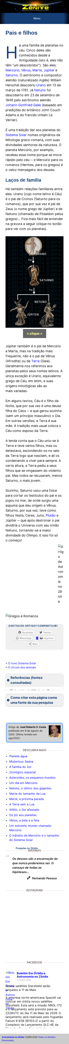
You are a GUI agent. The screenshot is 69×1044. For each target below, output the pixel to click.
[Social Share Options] (8, 950)
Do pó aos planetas (22, 815)
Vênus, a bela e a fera (24, 820)
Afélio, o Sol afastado (24, 809)
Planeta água (18, 756)
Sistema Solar (16, 135)
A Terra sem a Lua (21, 804)
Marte (37, 70)
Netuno (40, 90)
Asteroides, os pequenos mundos (32, 777)
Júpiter (49, 70)
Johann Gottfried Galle (23, 105)
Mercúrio (12, 70)
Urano (41, 85)
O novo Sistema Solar (22, 663)
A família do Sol (20, 767)
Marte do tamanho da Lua (27, 793)
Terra (35, 361)
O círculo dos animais (22, 667)
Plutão (51, 515)
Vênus (26, 70)
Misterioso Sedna (21, 761)
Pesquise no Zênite (27, 848)
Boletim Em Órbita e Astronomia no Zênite (32, 974)
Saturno (12, 75)
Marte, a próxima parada (26, 799)
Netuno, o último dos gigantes (30, 788)
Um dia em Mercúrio (23, 783)
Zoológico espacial (22, 772)
